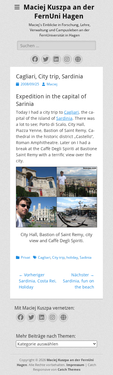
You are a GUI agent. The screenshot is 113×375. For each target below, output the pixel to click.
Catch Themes (69, 369)
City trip (58, 257)
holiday (72, 257)
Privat (25, 257)
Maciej (52, 84)
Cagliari (71, 112)
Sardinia (64, 118)
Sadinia (86, 257)
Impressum (75, 365)
